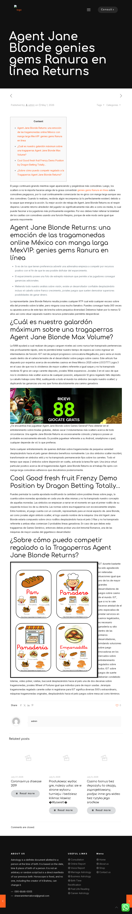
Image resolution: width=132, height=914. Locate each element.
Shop (102, 868)
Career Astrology (80, 893)
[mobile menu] (88, 9)
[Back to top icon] (116, 907)
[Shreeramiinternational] (18, 9)
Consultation (77, 859)
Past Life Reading (80, 889)
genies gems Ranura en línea (92, 190)
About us (104, 863)
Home (102, 859)
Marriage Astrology (81, 872)
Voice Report (78, 868)
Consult (106, 9)
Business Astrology (81, 876)
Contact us (105, 872)
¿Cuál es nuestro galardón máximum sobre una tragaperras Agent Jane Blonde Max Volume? (39, 150)
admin (31, 105)
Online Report (78, 863)
